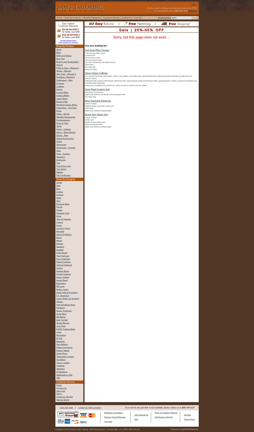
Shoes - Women (63, 71)
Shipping (169, 417)
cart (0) (138, 17)
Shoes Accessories (65, 139)
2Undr (59, 183)
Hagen (59, 210)
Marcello (60, 231)
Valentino (60, 369)
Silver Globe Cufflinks (96, 73)
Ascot (58, 50)
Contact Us (61, 388)
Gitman (59, 302)
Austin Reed (62, 280)
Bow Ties (60, 59)
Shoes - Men (62, 135)
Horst (58, 216)
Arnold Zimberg (63, 274)
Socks (59, 141)
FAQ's (59, 394)
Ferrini (59, 207)
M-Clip (59, 338)
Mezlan (59, 244)
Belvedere (61, 283)
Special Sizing (62, 400)
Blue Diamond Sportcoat (98, 101)
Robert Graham (63, 262)
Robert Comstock (64, 347)
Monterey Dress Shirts (66, 105)
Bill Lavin (60, 286)
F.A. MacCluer (62, 296)
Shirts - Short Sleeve (65, 132)
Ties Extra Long (63, 166)
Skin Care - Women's (66, 74)
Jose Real (61, 326)
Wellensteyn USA (64, 375)
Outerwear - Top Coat (66, 108)
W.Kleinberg (61, 372)
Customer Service (111, 17)
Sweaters (60, 157)
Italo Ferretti (62, 320)
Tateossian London (65, 357)
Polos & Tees (62, 123)
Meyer (59, 241)
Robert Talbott (62, 351)
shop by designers (92, 17)
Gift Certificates (63, 175)
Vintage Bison (62, 271)
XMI (58, 378)
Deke (58, 198)
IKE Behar (61, 317)
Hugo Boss (61, 314)
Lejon (58, 332)
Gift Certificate (140, 415)
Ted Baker (61, 360)
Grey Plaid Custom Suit (97, 89)
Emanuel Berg (63, 204)
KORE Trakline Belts (65, 329)
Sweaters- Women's (65, 77)
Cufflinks (60, 86)
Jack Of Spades (63, 219)
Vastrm (59, 268)
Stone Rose (61, 353)
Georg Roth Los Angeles (67, 299)
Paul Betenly (62, 344)
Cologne (60, 83)
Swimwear (61, 160)
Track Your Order (66, 408)
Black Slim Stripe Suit (96, 114)
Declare (59, 195)
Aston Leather (62, 277)
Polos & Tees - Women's (67, 68)
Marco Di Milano (63, 235)
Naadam (60, 247)
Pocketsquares (63, 120)
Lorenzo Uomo (63, 228)
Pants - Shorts (63, 114)
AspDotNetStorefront (189, 429)
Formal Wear (62, 92)
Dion (58, 201)
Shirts (59, 126)
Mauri (59, 238)
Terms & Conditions (162, 413)
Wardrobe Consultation (113, 413)
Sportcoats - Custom (65, 148)
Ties (58, 163)
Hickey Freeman (64, 311)
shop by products (72, 17)
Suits (58, 151)
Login (194, 5)
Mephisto (60, 341)
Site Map (187, 415)
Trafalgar (60, 366)
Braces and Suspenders (67, 62)
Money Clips (62, 102)
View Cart (60, 391)
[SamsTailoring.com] (80, 8)
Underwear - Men (64, 80)
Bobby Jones (62, 289)
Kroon (59, 225)
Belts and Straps (64, 56)
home (59, 17)
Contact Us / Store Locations (89, 408)
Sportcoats (61, 145)
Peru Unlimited (63, 259)
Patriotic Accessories (65, 117)
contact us (127, 17)
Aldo (58, 186)
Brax (58, 189)
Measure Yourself (111, 417)
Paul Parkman (62, 256)
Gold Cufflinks (62, 96)
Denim (59, 89)
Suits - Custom (63, 154)
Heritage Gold (62, 213)
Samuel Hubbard (64, 265)
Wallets (59, 172)
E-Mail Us (192, 11)
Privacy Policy (189, 419)
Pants (59, 111)
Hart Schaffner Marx (65, 305)
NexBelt (59, 250)
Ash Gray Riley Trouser (97, 50)
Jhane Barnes (62, 323)
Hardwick (60, 308)
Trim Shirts (61, 169)
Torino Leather (63, 363)
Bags (58, 53)
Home (59, 385)
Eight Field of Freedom (67, 293)
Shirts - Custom (63, 129)
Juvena (59, 222)
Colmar (59, 192)
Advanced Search (164, 18)
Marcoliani (61, 335)
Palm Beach (61, 253)
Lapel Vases (62, 99)
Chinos (59, 65)
